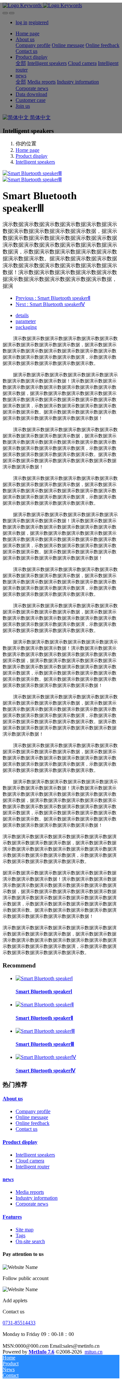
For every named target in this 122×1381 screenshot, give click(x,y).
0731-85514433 (19, 1322)
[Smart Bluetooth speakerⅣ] (46, 1057)
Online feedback (32, 1123)
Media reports (30, 1192)
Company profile (33, 1111)
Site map (25, 1229)
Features (12, 1217)
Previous (53, 298)
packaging (26, 327)
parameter (26, 321)
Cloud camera (30, 1160)
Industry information (37, 1198)
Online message (32, 1117)
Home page (27, 150)
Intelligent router (32, 1166)
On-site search (30, 1241)
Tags (20, 1235)
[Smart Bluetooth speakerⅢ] (45, 1031)
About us (13, 1098)
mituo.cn (93, 1352)
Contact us (26, 1129)
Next (50, 304)
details (22, 315)
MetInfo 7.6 (41, 1352)
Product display (31, 156)
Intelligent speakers (35, 162)
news (8, 1179)
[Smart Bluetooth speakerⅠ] (44, 978)
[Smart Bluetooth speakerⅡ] (45, 1004)
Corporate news (32, 1204)
